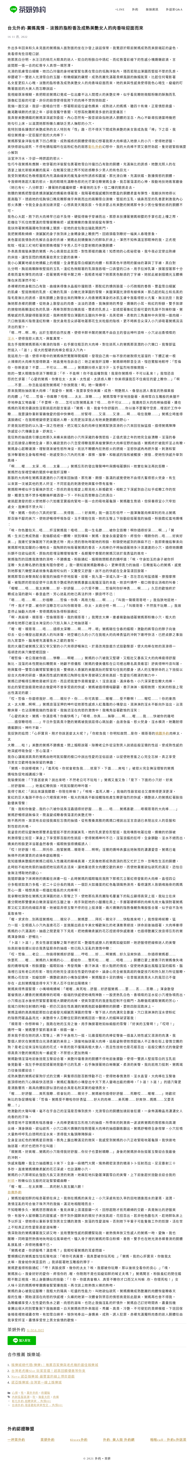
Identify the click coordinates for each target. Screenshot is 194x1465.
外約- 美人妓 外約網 (119, 1440)
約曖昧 (45, 1392)
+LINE (120, 9)
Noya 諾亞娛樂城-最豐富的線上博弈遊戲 (43, 1376)
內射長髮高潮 (21, 1397)
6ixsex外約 (79, 1440)
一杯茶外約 (16, 1440)
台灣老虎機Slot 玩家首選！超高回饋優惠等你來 (48, 1371)
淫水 (11, 338)
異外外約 (32, 1392)
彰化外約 (95, 147)
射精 (11, 1181)
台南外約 (15, 1192)
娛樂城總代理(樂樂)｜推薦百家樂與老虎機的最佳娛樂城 (54, 1365)
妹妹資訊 (152, 9)
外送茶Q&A (174, 9)
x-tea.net (35, 1329)
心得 (15, 1392)
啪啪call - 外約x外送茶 (168, 1440)
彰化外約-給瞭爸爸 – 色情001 (31, 1401)
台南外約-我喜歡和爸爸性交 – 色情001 (37, 1405)
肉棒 (56, 1397)
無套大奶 (44, 1397)
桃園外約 (162, 733)
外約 (135, 9)
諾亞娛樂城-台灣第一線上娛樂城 (36, 1382)
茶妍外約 (48, 1440)
